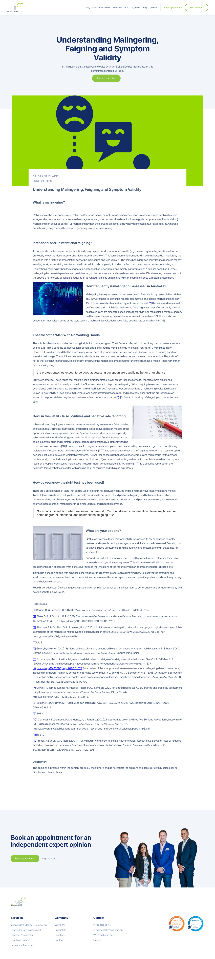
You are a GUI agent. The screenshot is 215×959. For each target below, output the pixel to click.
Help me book (48, 858)
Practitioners (104, 7)
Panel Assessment (20, 940)
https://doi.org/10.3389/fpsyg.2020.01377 (57, 668)
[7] (118, 397)
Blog (145, 7)
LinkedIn (97, 940)
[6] (34, 659)
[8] (34, 702)
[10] (35, 719)
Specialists (60, 930)
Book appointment (25, 858)
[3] (34, 627)
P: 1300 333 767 (102, 925)
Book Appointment (173, 7)
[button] (120, 8)
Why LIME (90, 7)
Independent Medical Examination (29, 925)
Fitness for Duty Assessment (26, 930)
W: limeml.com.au (103, 935)
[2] (150, 303)
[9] (91, 454)
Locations (135, 7)
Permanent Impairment (23, 945)
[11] (135, 463)
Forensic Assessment (22, 935)
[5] (34, 648)
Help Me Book (196, 7)
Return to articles (106, 78)
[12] (35, 740)
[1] (34, 610)
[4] (34, 642)
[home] (15, 7)
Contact (153, 7)
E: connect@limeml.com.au (108, 930)
